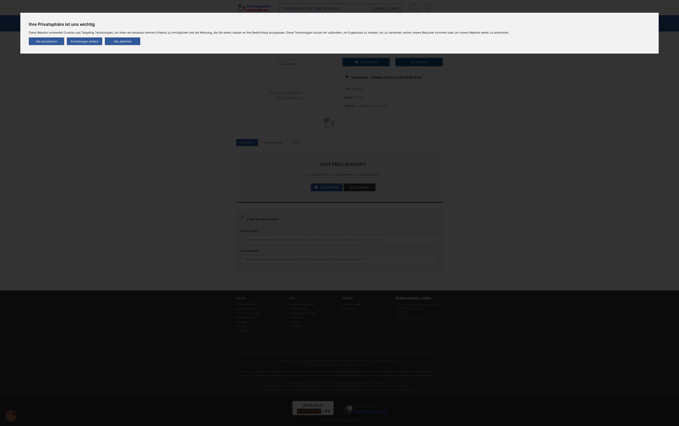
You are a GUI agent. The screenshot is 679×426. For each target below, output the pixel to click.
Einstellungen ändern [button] (84, 41)
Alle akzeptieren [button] (46, 41)
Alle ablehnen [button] (123, 41)
